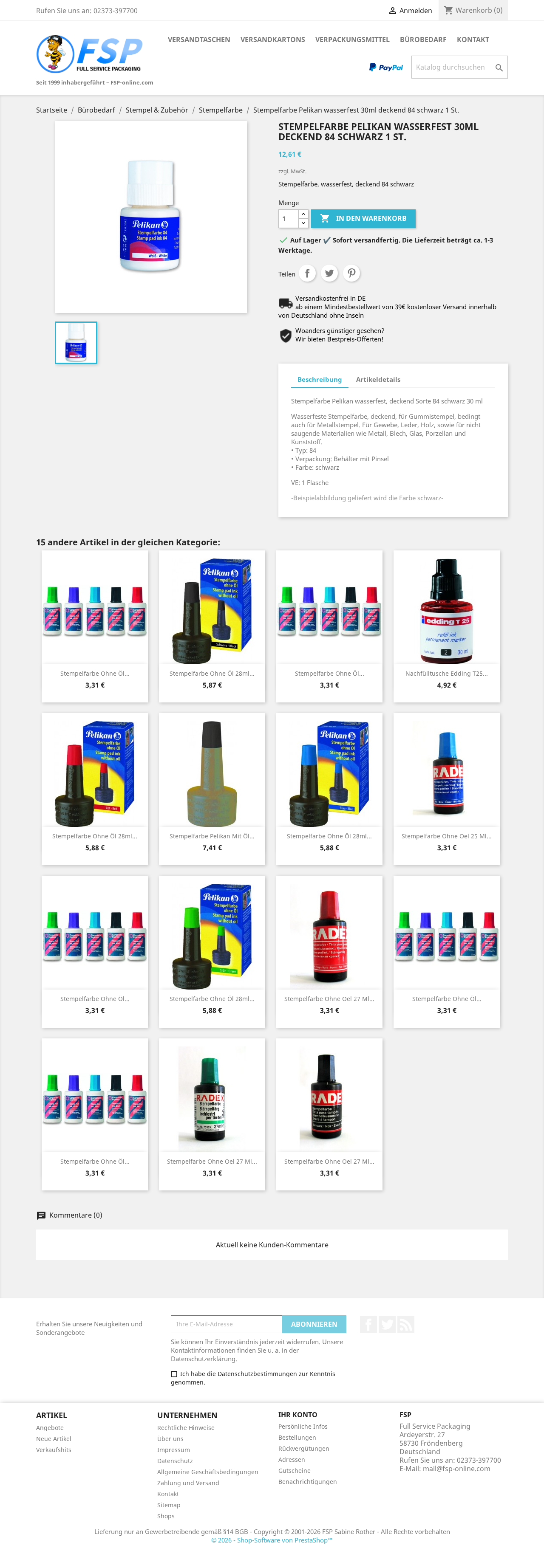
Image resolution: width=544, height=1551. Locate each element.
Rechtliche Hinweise (186, 1428)
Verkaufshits (53, 1450)
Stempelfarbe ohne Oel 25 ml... (447, 836)
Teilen (307, 273)
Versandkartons (273, 39)
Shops (166, 1516)
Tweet (329, 273)
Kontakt (473, 39)
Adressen (291, 1459)
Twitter (387, 1324)
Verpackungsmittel (352, 39)
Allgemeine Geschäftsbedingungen (207, 1472)
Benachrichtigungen (307, 1482)
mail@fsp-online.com (456, 1468)
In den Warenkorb (363, 218)
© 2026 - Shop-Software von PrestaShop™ (272, 1540)
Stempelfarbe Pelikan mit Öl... (212, 836)
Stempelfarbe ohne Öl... (95, 673)
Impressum (173, 1450)
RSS (405, 1324)
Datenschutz (175, 1461)
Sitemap (169, 1505)
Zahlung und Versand (188, 1483)
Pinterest (351, 273)
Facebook (368, 1324)
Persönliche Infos (303, 1426)
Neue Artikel (53, 1439)
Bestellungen (297, 1437)
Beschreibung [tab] (320, 379)
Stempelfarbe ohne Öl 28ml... (212, 673)
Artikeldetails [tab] (378, 379)
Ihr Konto (297, 1414)
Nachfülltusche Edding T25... (446, 673)
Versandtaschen (199, 39)
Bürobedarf (423, 39)
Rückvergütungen (303, 1448)
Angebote (50, 1428)
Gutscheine (294, 1470)
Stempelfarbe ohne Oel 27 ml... (329, 999)
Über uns (170, 1439)
